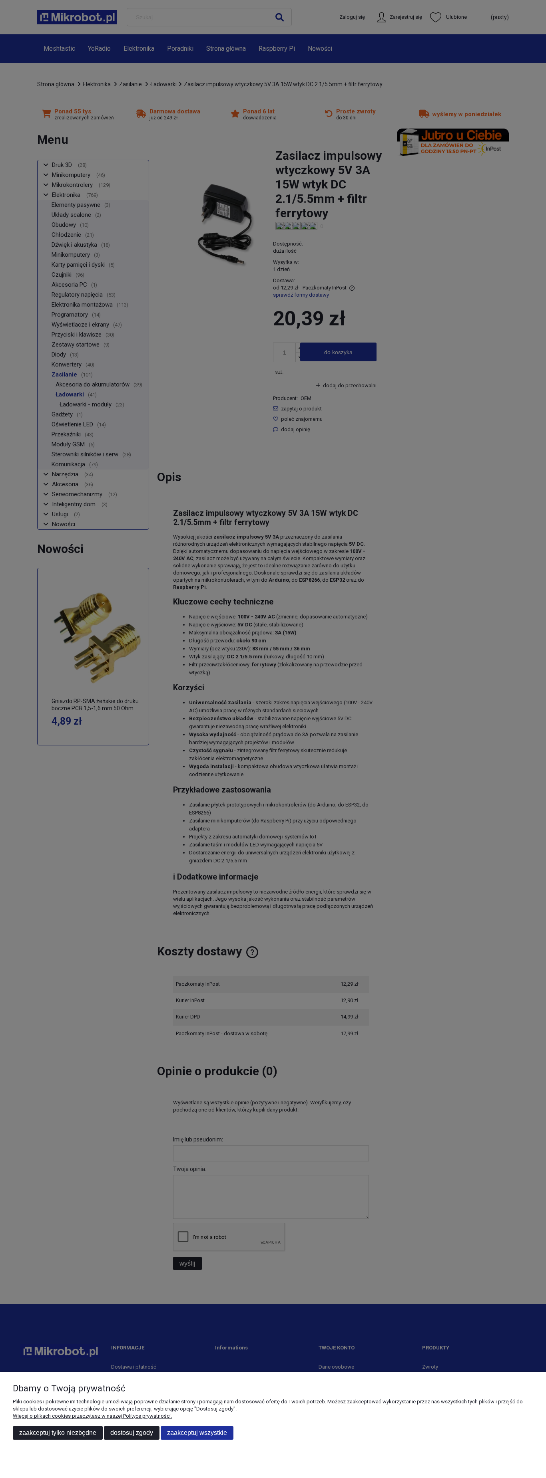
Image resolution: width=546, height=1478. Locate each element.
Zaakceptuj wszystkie (197, 1432)
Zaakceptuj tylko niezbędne (57, 1432)
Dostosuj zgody (131, 1432)
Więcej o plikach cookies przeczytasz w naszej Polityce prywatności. (92, 1416)
